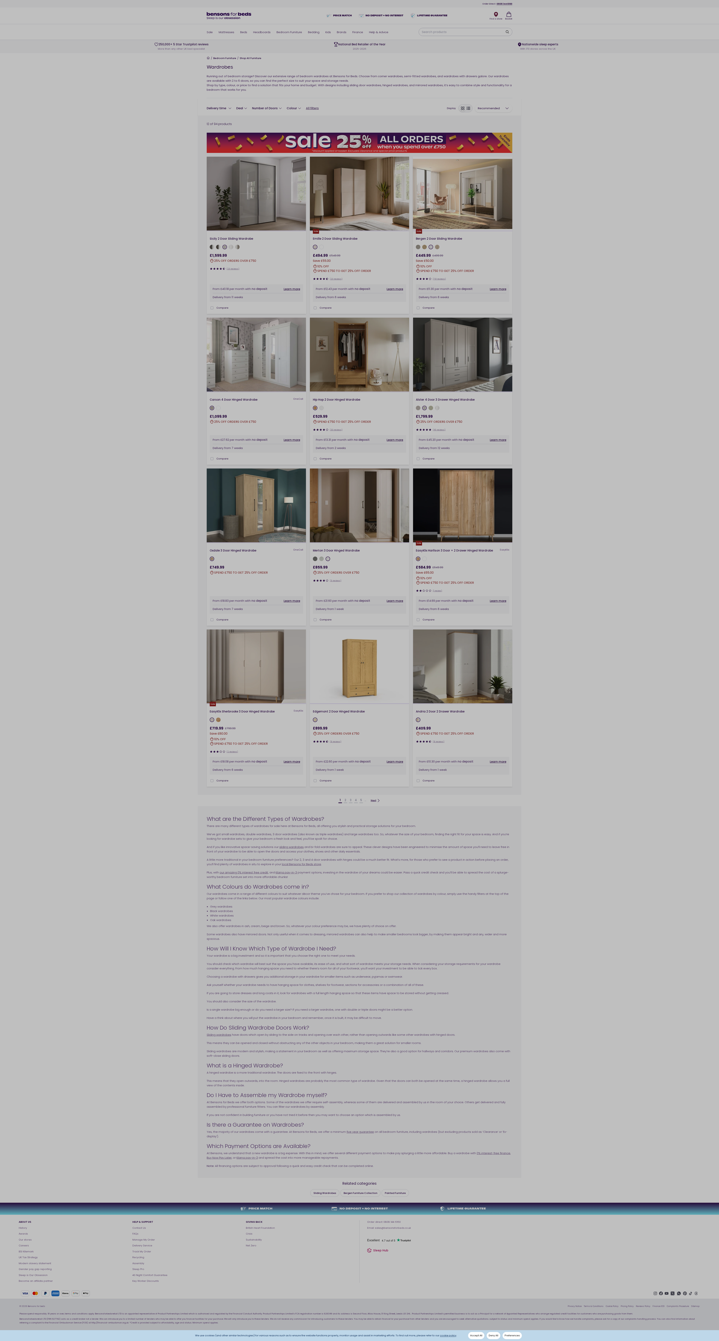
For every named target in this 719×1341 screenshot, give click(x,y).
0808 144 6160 (504, 3)
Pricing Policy (627, 1306)
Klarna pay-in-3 (286, 872)
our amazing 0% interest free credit (244, 872)
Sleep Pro (138, 1269)
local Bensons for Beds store (301, 864)
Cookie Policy (612, 1306)
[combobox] (493, 108)
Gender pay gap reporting (35, 1269)
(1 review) (437, 590)
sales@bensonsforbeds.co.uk (393, 1228)
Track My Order (141, 1251)
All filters (312, 108)
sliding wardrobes (291, 847)
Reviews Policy (643, 1306)
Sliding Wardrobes (324, 1193)
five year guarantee (360, 1132)
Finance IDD (659, 1306)
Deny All (493, 1335)
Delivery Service (142, 1245)
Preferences (512, 1335)
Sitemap (695, 1306)
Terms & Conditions (593, 1306)
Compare (222, 308)
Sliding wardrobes (219, 1035)
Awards (23, 1233)
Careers (24, 1245)
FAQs (135, 1233)
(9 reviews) (335, 580)
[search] (507, 32)
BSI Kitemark (26, 1251)
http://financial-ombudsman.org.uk (110, 1322)
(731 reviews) (439, 278)
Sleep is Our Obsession (33, 1275)
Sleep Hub (380, 1250)
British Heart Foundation (260, 1228)
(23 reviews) (233, 268)
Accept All (476, 1335)
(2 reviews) (232, 751)
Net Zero (251, 1245)
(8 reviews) (335, 741)
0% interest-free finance (493, 1153)
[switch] (465, 108)
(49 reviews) (439, 429)
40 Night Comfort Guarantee (149, 1275)
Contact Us (139, 1228)
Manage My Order (143, 1239)
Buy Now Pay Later (219, 1158)
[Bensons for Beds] (229, 15)
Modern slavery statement (35, 1263)
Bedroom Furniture (224, 58)
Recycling (138, 1257)
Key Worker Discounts (145, 1281)
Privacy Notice (575, 1306)
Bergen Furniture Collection (360, 1193)
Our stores (25, 1239)
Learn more (292, 289)
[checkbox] (211, 307)
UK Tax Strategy (28, 1257)
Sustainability (254, 1239)
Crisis (249, 1233)
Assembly (138, 1263)
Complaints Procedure (678, 1306)
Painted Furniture (395, 1193)
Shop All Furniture (250, 58)
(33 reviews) (336, 429)
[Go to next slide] (302, 194)
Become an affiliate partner (36, 1281)
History (23, 1228)
